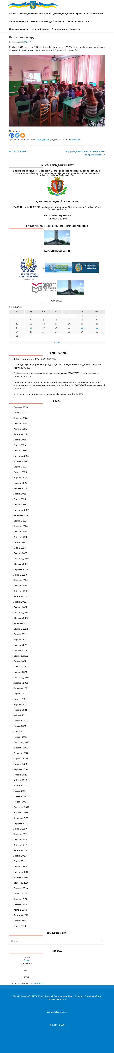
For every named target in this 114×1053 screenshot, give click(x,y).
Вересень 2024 (21, 515)
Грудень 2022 (20, 607)
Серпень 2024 (20, 521)
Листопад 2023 (21, 559)
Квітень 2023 (20, 591)
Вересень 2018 (21, 883)
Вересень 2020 (21, 753)
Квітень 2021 (20, 715)
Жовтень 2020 (20, 748)
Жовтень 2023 (20, 564)
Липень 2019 (20, 829)
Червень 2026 (20, 418)
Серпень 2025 (20, 467)
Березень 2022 (20, 656)
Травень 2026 (20, 423)
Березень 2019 (20, 850)
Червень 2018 (20, 899)
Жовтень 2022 (20, 618)
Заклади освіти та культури (34, 14)
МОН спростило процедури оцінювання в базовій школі (42, 394)
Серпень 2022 (20, 629)
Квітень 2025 (20, 488)
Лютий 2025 (19, 494)
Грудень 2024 (20, 505)
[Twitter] (17, 135)
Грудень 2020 (20, 737)
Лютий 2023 (19, 602)
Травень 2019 (20, 840)
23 (97, 328)
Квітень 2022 (20, 650)
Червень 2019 (20, 834)
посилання (75, 140)
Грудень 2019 (20, 802)
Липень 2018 (20, 894)
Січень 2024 (19, 548)
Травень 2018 (20, 904)
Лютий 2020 (19, 791)
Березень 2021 (20, 721)
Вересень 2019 (21, 818)
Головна (13, 13)
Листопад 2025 (21, 456)
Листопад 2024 (21, 510)
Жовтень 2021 (20, 683)
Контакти (75, 29)
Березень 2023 (20, 596)
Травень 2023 (20, 586)
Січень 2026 (19, 445)
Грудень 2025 (20, 450)
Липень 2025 (20, 472)
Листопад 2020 (21, 742)
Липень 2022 (20, 634)
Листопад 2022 (21, 613)
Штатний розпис (40, 29)
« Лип (57, 342)
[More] (22, 135)
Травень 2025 (20, 483)
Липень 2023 (20, 575)
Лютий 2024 (19, 542)
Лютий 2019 (19, 856)
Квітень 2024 (20, 537)
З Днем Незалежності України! (29, 359)
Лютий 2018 (19, 921)
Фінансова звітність (77, 21)
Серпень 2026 (20, 407)
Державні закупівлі (19, 29)
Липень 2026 (20, 413)
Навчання (96, 14)
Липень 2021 (20, 699)
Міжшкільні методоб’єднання (46, 21)
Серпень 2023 (20, 569)
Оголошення (58, 29)
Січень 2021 (19, 731)
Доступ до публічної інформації (69, 14)
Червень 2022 (20, 640)
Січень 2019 (19, 861)
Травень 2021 (20, 710)
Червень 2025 (20, 477)
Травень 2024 (20, 532)
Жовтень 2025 (20, 461)
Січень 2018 (19, 926)
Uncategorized (42, 140)
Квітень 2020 (20, 780)
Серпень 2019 (20, 823)
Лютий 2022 (19, 661)
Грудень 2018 (20, 867)
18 (31, 328)
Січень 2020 (19, 796)
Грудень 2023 (20, 553)
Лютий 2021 (19, 726)
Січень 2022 (19, 667)
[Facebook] (11, 135)
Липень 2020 (20, 764)
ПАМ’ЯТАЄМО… (19, 151)
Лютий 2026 (19, 440)
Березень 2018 (20, 915)
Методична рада (17, 21)
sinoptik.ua (38, 983)
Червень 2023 (20, 580)
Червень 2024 (20, 526)
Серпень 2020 (20, 758)
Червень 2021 (20, 704)
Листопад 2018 (21, 872)
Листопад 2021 (21, 677)
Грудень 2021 (20, 672)
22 (82, 328)
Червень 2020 (20, 769)
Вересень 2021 (21, 688)
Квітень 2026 (20, 429)
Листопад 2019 (21, 807)
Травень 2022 (20, 645)
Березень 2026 (20, 434)
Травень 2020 (20, 775)
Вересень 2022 (21, 623)
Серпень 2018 (20, 888)
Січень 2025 (19, 499)
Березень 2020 (20, 785)
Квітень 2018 (20, 910)
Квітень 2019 (20, 845)
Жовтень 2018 (20, 877)
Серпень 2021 (20, 694)
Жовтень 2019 (20, 813)
